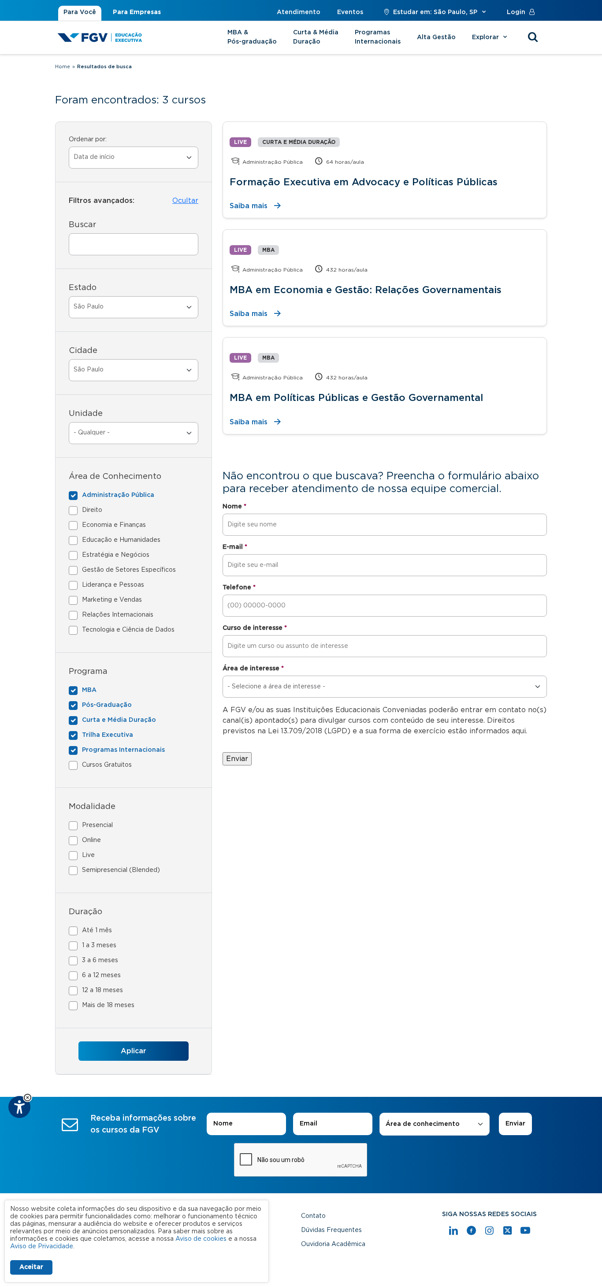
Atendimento (298, 12)
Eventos (350, 12)
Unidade (86, 414)
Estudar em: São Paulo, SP (435, 12)
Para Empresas (137, 12)
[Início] (100, 37)
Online (91, 840)
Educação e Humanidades (121, 540)
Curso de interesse (255, 628)
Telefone (239, 588)
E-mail (235, 547)
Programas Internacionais (378, 37)
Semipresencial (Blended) (121, 870)
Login (516, 12)
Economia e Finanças (114, 525)
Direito (92, 510)
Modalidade (92, 807)
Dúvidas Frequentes (331, 1230)
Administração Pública (118, 495)
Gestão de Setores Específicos (129, 570)
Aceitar (31, 1267)
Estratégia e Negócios (115, 555)
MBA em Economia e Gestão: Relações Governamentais (366, 290)
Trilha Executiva (107, 735)
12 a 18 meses (102, 990)
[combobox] (434, 1124)
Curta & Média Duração (315, 37)
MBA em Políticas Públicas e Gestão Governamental (356, 398)
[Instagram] (489, 1231)
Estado (83, 288)
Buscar (82, 225)
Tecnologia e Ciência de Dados (128, 630)
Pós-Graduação (107, 705)
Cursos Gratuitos (107, 765)
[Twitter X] (507, 1231)
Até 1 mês (97, 930)
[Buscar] (532, 37)
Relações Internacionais (117, 615)
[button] (27, 1097)
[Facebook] (471, 1231)
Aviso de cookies (201, 1239)
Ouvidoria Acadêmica (333, 1244)
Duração (85, 912)
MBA (89, 690)
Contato (313, 1216)
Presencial (97, 825)
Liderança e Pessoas (113, 585)
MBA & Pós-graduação (252, 37)
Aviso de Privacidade (41, 1246)
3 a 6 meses (100, 960)
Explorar (486, 37)
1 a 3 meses (99, 945)
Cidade (83, 351)
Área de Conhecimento (115, 477)
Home (62, 66)
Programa (88, 672)
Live (88, 855)
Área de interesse (253, 669)
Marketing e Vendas (112, 600)
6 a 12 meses (101, 975)
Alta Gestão (436, 37)
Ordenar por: (88, 139)
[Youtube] (525, 1231)
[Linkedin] (454, 1231)
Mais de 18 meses (108, 1005)
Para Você (79, 12)
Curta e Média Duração (119, 720)
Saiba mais (249, 206)
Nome (234, 507)
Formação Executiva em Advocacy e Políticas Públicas (364, 182)
